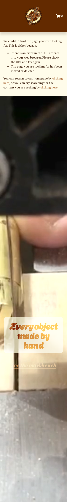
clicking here (49, 87)
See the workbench (33, 365)
